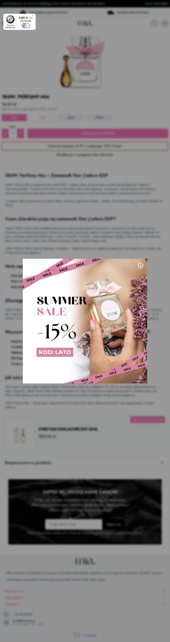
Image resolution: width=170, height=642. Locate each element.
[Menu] (33, 16)
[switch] (26, 25)
